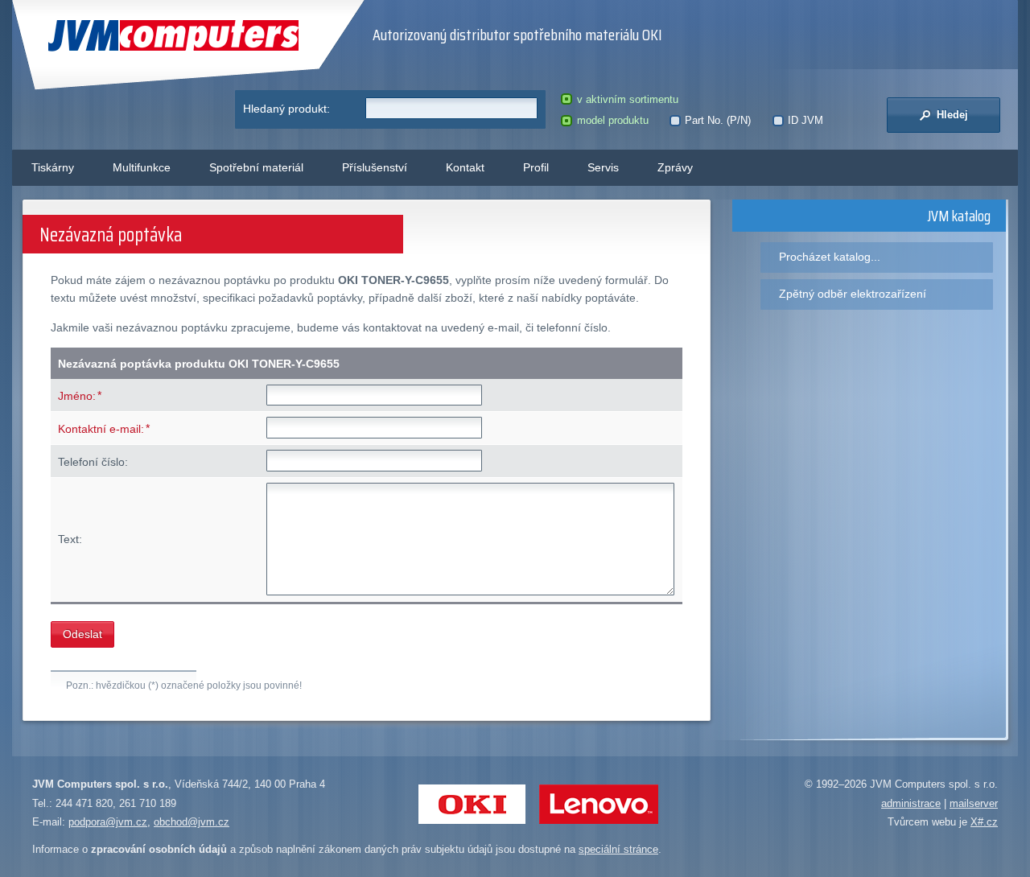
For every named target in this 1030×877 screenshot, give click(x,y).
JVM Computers (140, 36)
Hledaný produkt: (286, 108)
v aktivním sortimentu (627, 99)
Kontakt (465, 167)
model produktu (612, 120)
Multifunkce (142, 167)
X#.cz (984, 822)
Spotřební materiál (256, 167)
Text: (70, 539)
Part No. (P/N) (718, 120)
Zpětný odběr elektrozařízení (852, 293)
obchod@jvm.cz (191, 822)
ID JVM (805, 120)
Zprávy (675, 167)
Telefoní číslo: (93, 461)
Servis (603, 167)
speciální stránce (618, 849)
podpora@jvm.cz (107, 822)
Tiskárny (52, 167)
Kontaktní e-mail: (101, 428)
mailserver (974, 803)
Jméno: (77, 395)
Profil (536, 167)
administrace (911, 803)
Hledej (950, 115)
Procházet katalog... (829, 256)
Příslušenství (374, 167)
